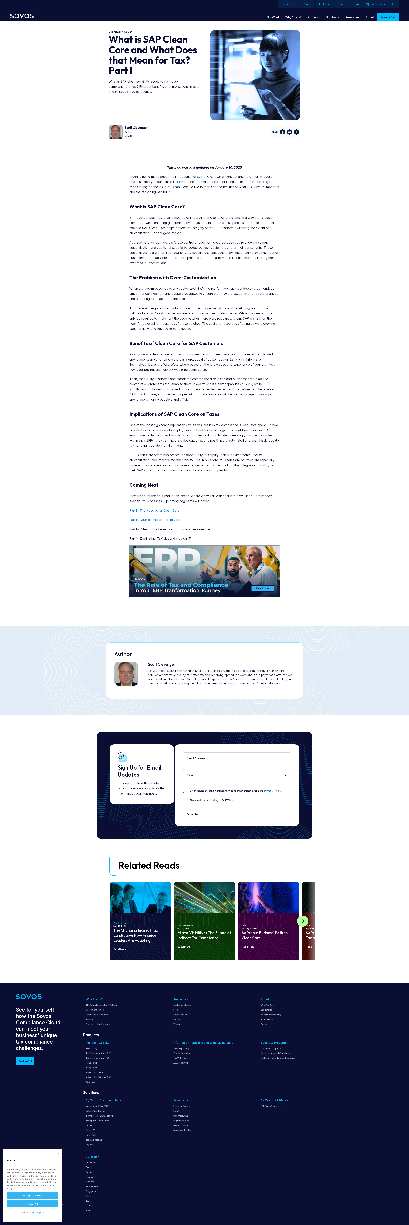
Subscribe (192, 814)
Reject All (32, 1204)
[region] (32, 1185)
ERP (180, 182)
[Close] (58, 1153)
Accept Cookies (32, 1195)
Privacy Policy (272, 790)
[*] (183, 754)
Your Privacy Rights (32, 1212)
